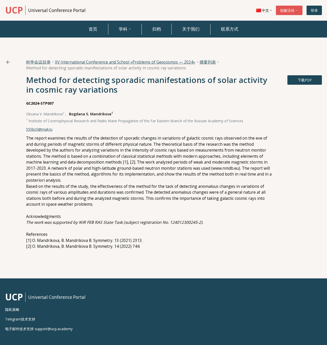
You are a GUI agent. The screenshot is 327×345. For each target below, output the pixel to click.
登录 (314, 10)
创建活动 (287, 10)
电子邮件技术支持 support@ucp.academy (39, 329)
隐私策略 (12, 309)
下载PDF (305, 80)
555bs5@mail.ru (39, 129)
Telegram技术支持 (20, 319)
